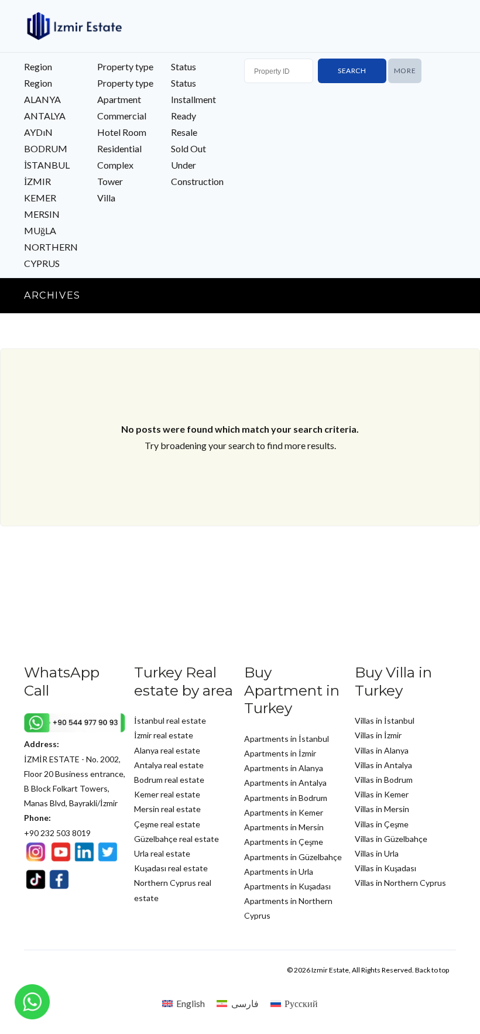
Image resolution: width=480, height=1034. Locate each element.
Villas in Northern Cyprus (400, 883)
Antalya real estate (169, 765)
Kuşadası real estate (171, 868)
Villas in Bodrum (384, 780)
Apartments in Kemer (283, 812)
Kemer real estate (167, 794)
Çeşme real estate (167, 824)
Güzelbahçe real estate (176, 839)
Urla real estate (162, 853)
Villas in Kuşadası (385, 868)
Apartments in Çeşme (283, 842)
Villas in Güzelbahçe (391, 839)
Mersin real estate (167, 809)
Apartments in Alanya (283, 768)
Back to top (432, 969)
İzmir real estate (163, 735)
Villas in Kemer (382, 794)
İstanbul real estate (170, 720)
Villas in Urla (377, 853)
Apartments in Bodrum (285, 798)
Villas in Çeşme (382, 824)
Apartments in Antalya (285, 783)
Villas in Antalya (383, 765)
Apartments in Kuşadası (287, 886)
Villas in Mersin (382, 809)
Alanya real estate (167, 750)
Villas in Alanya (382, 750)
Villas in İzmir (378, 735)
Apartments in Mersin (284, 827)
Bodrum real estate (169, 780)
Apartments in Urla (278, 871)
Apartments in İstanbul (286, 739)
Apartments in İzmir (280, 753)
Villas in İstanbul (384, 720)
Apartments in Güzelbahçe (293, 857)
